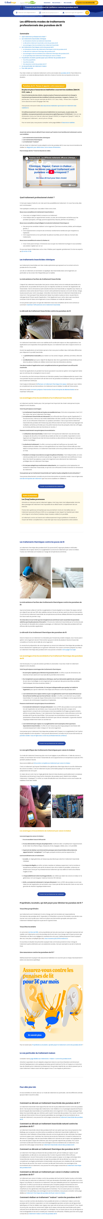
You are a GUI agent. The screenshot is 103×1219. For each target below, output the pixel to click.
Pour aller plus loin (27, 68)
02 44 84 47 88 (26, 251)
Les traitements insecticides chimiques (34, 39)
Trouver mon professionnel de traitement (51, 743)
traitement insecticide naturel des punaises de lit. (59, 1145)
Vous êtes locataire (28, 62)
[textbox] (28, 12)
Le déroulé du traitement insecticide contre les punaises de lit (40, 43)
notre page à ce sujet (69, 650)
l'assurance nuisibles (68, 122)
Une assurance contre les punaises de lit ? (35, 64)
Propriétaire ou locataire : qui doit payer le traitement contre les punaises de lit (57, 1045)
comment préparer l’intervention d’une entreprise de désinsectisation (52, 390)
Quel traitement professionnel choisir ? (34, 37)
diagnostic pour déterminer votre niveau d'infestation (43, 147)
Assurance (47, 2)
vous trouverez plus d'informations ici (56, 938)
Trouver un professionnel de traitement (51, 486)
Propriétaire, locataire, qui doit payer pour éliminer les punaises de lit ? (44, 58)
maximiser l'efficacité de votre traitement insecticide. (43, 305)
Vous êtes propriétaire (29, 60)
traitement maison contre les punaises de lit (42, 1214)
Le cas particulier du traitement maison (34, 66)
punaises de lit (65, 73)
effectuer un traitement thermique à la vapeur (52, 384)
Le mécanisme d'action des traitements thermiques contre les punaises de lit (45, 49)
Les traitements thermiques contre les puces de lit (38, 47)
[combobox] (26, 13)
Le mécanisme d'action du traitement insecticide (37, 41)
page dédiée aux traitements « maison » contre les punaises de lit (50, 1059)
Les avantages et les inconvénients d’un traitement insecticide (41, 45)
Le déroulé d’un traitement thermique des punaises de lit (39, 51)
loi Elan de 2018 (33, 932)
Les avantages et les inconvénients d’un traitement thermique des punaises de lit (46, 53)
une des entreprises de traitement (31, 478)
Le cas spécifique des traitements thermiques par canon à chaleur (42, 55)
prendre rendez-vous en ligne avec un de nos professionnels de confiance (43, 736)
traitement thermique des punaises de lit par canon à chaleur (45, 1193)
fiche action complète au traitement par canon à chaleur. (52, 763)
